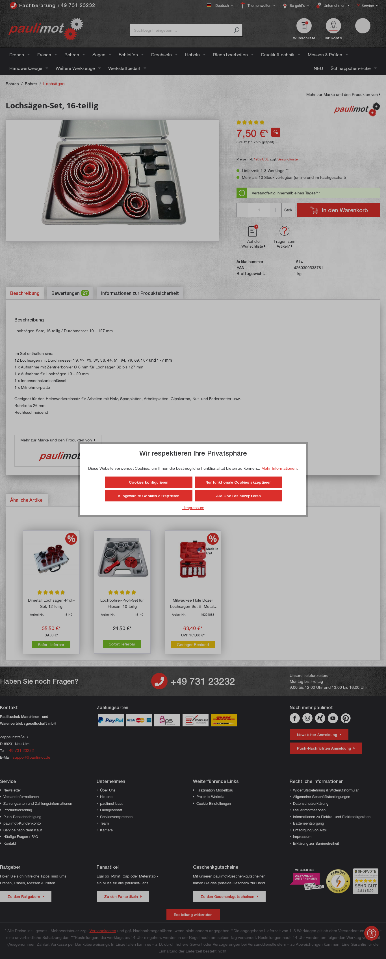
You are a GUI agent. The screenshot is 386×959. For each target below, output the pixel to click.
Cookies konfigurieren (148, 482)
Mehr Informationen (279, 468)
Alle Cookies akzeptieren (238, 496)
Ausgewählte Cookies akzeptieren (148, 496)
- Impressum (193, 507)
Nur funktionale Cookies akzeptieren (238, 482)
